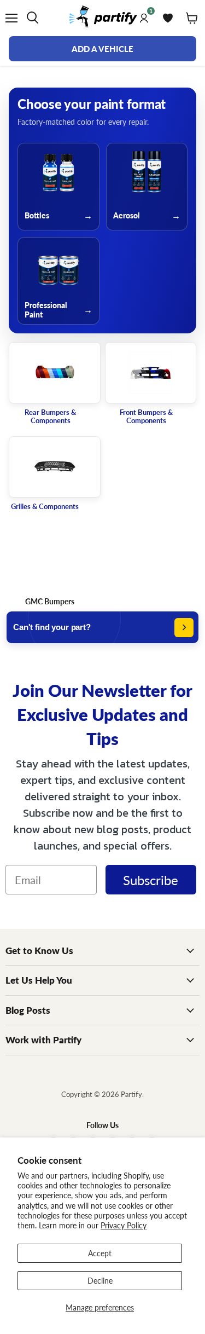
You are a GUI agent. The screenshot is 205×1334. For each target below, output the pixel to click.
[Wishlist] (168, 18)
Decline (100, 1280)
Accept (100, 1253)
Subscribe (150, 879)
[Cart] (192, 18)
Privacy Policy (124, 1225)
